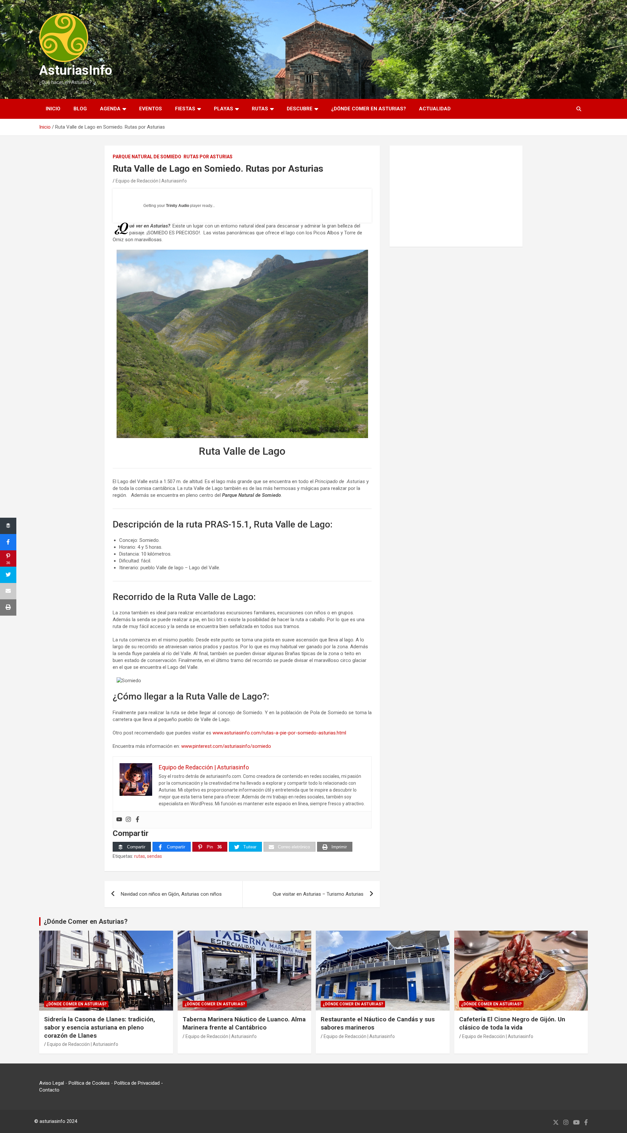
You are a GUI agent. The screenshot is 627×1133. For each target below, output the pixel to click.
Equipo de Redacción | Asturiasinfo (151, 180)
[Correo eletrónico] (8, 591)
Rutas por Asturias (208, 156)
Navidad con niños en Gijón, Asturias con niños (171, 894)
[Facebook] (137, 819)
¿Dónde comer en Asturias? (368, 109)
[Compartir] (8, 526)
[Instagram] (128, 819)
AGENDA (110, 109)
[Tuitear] (8, 575)
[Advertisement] (456, 196)
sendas (154, 856)
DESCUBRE (300, 109)
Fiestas (185, 109)
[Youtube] (119, 819)
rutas (139, 856)
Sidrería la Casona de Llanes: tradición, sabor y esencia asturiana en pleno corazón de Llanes (99, 1027)
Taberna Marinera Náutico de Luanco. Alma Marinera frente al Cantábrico (244, 1023)
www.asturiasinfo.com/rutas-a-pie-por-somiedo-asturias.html (279, 733)
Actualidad (435, 109)
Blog (80, 109)
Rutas (260, 109)
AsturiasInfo (75, 70)
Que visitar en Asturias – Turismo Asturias (318, 894)
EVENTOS (150, 109)
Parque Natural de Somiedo (147, 156)
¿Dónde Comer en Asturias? (86, 921)
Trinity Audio (177, 205)
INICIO (53, 109)
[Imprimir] (8, 607)
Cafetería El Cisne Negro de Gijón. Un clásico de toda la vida (512, 1023)
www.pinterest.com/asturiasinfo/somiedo (226, 746)
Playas (223, 109)
